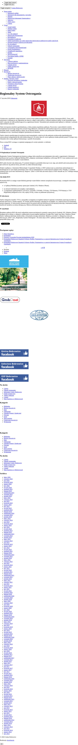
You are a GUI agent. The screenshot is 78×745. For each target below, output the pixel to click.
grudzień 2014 (8, 716)
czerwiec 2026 (8, 479)
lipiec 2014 (7, 725)
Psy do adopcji (12, 44)
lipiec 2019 (7, 622)
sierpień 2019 (8, 620)
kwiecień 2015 (8, 709)
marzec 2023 (8, 546)
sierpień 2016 (8, 682)
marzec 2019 (8, 629)
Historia (10, 16)
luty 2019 (7, 630)
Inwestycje (7, 72)
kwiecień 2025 (8, 503)
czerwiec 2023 (8, 541)
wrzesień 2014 (8, 722)
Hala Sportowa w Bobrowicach (13, 399)
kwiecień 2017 (8, 668)
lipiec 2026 (7, 477)
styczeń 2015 (8, 715)
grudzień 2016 (8, 675)
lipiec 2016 (7, 684)
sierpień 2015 (8, 703)
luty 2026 (7, 486)
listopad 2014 (8, 718)
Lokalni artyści (12, 65)
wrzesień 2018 (8, 639)
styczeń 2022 (8, 570)
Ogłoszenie (14, 98)
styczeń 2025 (8, 508)
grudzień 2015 (8, 696)
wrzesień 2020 (8, 598)
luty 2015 (7, 713)
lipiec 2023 (7, 539)
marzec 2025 (8, 505)
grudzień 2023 (8, 530)
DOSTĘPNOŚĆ (13, 54)
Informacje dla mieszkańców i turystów (19, 15)
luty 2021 (7, 589)
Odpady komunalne (14, 46)
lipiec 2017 (7, 663)
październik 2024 (9, 513)
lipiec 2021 (7, 580)
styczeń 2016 (8, 694)
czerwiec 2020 (8, 603)
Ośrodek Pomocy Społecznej (12, 413)
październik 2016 (9, 678)
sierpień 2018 (8, 641)
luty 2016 (7, 692)
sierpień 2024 (8, 517)
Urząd (6, 25)
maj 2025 (6, 501)
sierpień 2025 (8, 496)
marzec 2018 (8, 649)
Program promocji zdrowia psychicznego (20, 42)
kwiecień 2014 (8, 730)
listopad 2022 (8, 553)
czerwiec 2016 (8, 685)
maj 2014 (6, 728)
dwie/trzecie (10, 740)
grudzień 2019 (8, 613)
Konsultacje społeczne (14, 39)
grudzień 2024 (8, 510)
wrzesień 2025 (8, 494)
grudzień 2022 (8, 551)
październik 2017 (9, 658)
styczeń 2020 (8, 611)
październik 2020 (9, 596)
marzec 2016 (8, 691)
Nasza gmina (8, 11)
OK (2, 744)
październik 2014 (9, 720)
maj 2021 (6, 584)
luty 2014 (7, 734)
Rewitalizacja (12, 37)
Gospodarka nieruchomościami (17, 47)
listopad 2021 (8, 573)
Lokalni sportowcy (13, 87)
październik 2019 (9, 617)
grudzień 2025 (8, 489)
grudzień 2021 (8, 572)
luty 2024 (7, 527)
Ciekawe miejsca (13, 61)
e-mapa (6, 397)
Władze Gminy (12, 28)
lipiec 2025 (7, 498)
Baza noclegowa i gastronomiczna (18, 63)
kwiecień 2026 (8, 482)
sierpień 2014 (8, 723)
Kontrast (6, 251)
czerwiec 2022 (8, 561)
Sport (5, 417)
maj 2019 (6, 625)
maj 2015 (6, 708)
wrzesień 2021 (8, 577)
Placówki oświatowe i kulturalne (17, 80)
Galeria (10, 23)
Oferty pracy (11, 22)
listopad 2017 (8, 656)
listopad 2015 (8, 697)
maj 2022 (6, 563)
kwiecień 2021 (8, 586)
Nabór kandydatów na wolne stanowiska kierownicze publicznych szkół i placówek (33, 41)
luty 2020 (7, 610)
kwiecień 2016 (8, 689)
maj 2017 (6, 666)
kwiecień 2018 (8, 647)
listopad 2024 (8, 511)
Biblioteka (7, 406)
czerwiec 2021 (8, 582)
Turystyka (7, 59)
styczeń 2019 (8, 632)
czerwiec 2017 (8, 665)
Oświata (6, 415)
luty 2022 (7, 568)
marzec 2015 (8, 711)
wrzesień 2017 (8, 660)
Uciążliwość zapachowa (15, 51)
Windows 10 (7, 149)
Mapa (5, 253)
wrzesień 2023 (8, 536)
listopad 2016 (8, 677)
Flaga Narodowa (9, 234)
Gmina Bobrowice (17, 8)
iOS (5, 147)
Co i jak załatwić (13, 34)
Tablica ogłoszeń (9, 395)
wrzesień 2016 (8, 680)
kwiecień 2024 (8, 524)
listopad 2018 (8, 635)
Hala (5, 410)
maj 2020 (6, 604)
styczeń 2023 (8, 549)
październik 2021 (9, 575)
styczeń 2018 (8, 653)
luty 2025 (7, 506)
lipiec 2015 (7, 704)
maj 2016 (6, 687)
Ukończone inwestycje (14, 75)
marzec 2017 (8, 670)
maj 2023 (6, 542)
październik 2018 (9, 637)
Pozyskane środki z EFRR (15, 56)
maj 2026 (6, 480)
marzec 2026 (8, 484)
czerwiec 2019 (8, 623)
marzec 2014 (8, 732)
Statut (9, 32)
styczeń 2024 (8, 529)
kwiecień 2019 (8, 627)
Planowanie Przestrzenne (15, 35)
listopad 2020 (8, 594)
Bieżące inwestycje (13, 73)
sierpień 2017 (8, 661)
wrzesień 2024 (8, 515)
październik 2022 (9, 555)
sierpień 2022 (8, 558)
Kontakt (10, 58)
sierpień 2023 (8, 537)
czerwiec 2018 (8, 644)
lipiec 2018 (7, 642)
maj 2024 (6, 522)
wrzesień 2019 (8, 618)
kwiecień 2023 (8, 544)
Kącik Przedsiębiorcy (14, 49)
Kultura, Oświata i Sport (11, 78)
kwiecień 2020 (8, 606)
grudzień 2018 (8, 634)
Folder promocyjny (13, 66)
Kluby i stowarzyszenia (15, 82)
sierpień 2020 (8, 599)
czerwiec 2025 (8, 499)
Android (6, 145)
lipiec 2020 (7, 601)
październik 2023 (9, 534)
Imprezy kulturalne (13, 89)
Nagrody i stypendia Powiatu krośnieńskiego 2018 (19, 237)
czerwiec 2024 (8, 520)
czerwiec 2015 (8, 706)
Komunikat (7, 235)
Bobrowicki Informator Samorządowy (19, 18)
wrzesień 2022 (8, 556)
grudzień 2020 (8, 592)
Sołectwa (10, 20)
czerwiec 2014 (8, 727)
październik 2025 (9, 493)
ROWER (10, 68)
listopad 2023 (8, 532)
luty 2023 (7, 548)
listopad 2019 (8, 615)
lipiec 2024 (7, 518)
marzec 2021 (8, 587)
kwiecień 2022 (8, 565)
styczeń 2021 (8, 591)
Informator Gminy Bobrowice (13, 392)
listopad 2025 (8, 491)
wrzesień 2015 (8, 701)
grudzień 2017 (8, 654)
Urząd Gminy (12, 27)
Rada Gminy (11, 30)
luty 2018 (7, 651)
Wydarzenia (7, 422)
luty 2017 (7, 672)
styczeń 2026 (8, 487)
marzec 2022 (8, 567)
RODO (10, 53)
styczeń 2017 (8, 673)
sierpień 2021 (8, 579)
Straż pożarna (8, 418)
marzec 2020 (8, 608)
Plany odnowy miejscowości (16, 77)
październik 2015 (9, 699)
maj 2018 (6, 646)
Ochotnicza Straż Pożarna (15, 84)
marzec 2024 (8, 525)
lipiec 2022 (7, 560)
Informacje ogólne (13, 13)
